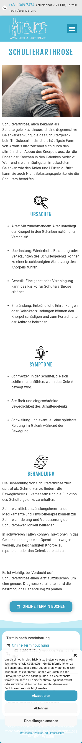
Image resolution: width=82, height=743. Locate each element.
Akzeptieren (41, 696)
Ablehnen (41, 708)
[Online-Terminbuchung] (8, 645)
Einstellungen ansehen (41, 721)
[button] (75, 655)
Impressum (57, 733)
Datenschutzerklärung (34, 733)
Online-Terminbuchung (30, 645)
